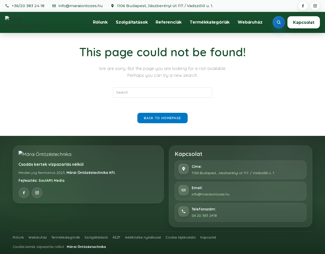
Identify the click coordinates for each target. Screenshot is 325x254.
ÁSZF (116, 237)
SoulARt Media (51, 180)
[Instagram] (315, 6)
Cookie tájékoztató (181, 237)
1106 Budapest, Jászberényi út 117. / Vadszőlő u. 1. (233, 173)
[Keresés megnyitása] (279, 22)
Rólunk (100, 22)
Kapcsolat (303, 22)
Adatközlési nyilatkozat (143, 237)
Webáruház (250, 22)
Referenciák (169, 22)
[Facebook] (303, 6)
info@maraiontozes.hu (211, 194)
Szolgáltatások (132, 22)
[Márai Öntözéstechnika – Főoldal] (30, 22)
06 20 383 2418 (204, 215)
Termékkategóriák (210, 22)
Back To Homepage (162, 118)
